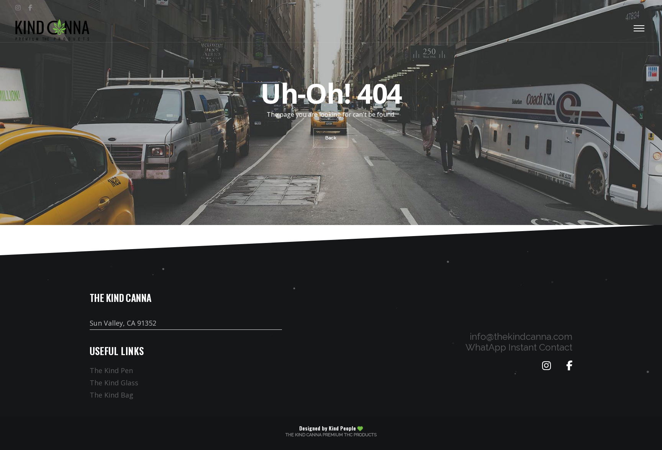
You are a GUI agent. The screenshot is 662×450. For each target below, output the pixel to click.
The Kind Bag (111, 394)
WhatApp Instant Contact (518, 347)
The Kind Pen (111, 370)
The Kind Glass (114, 382)
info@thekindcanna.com (521, 336)
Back (330, 137)
